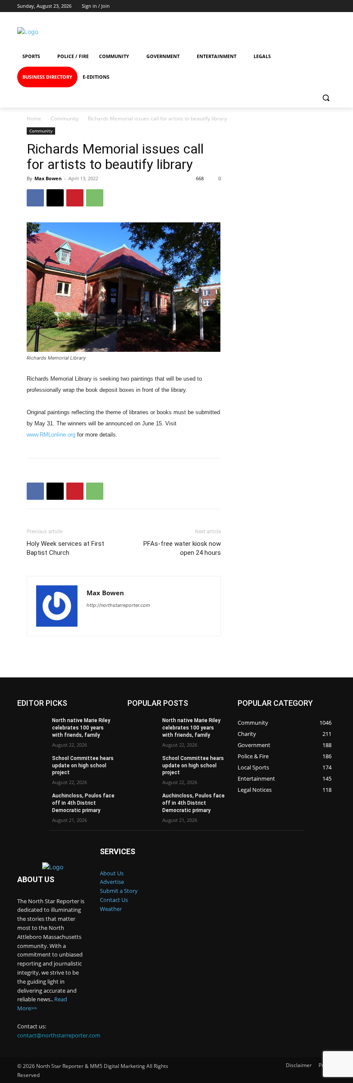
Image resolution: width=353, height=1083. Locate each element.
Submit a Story (119, 891)
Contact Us (114, 900)
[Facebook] (228, 31)
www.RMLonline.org (51, 434)
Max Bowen (48, 178)
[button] (326, 98)
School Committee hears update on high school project (83, 765)
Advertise (112, 882)
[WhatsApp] (94, 197)
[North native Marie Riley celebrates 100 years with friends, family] (31, 727)
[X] (55, 197)
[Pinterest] (75, 197)
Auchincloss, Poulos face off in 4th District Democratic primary (83, 803)
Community (64, 118)
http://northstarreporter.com (118, 605)
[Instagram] (260, 31)
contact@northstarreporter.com (58, 1035)
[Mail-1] (322, 31)
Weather (111, 909)
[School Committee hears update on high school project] (31, 765)
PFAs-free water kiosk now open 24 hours (182, 548)
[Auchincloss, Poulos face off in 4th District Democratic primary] (31, 802)
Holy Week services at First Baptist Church (65, 548)
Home (34, 118)
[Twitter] (291, 31)
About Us (112, 873)
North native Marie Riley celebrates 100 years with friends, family (81, 727)
